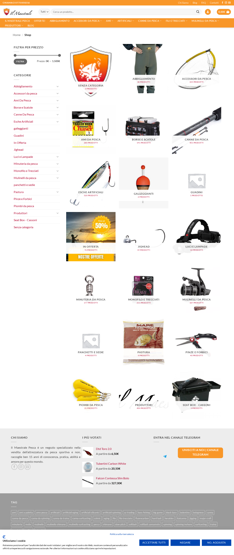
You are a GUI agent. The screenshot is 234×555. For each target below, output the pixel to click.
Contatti (214, 2)
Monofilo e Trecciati (26, 170)
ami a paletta (26, 512)
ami (14, 512)
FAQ (203, 2)
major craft (205, 518)
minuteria (17, 524)
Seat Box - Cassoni (25, 220)
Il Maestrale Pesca (17, 20)
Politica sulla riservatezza (122, 534)
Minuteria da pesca (26, 163)
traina (213, 524)
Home (16, 34)
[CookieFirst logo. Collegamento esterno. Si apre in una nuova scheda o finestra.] (4, 537)
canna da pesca (20, 518)
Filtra (20, 61)
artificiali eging (70, 512)
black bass (171, 512)
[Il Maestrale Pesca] (18, 12)
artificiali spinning (112, 512)
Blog (195, 2)
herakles (169, 518)
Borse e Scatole (23, 107)
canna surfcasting (81, 518)
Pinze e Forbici (23, 199)
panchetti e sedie (24, 184)
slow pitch (120, 524)
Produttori (13, 25)
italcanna (181, 518)
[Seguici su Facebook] (222, 2)
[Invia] (198, 12)
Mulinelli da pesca (204, 20)
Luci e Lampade (23, 156)
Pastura (19, 192)
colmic (97, 518)
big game (158, 512)
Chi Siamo (183, 2)
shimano (107, 524)
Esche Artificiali (23, 121)
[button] (208, 12)
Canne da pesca (148, 20)
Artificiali (125, 20)
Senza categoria (23, 227)
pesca (97, 524)
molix (28, 524)
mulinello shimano (56, 524)
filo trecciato (125, 518)
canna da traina (61, 518)
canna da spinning (40, 518)
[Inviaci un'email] (229, 2)
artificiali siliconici (90, 512)
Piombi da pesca (24, 206)
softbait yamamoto (150, 524)
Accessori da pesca (86, 20)
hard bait (156, 518)
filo (114, 518)
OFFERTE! (39, 20)
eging (107, 518)
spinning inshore (183, 524)
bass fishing (144, 512)
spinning (167, 524)
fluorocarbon (142, 518)
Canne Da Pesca (24, 114)
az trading (129, 512)
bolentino (185, 512)
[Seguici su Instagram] (226, 2)
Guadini (19, 135)
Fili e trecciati (175, 20)
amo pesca (41, 512)
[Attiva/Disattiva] (58, 86)
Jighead (18, 149)
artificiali (55, 512)
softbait (133, 524)
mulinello (39, 524)
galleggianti (21, 128)
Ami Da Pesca (22, 100)
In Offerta (20, 142)
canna (210, 512)
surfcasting (201, 524)
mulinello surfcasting (79, 524)
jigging (193, 518)
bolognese (198, 512)
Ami (108, 20)
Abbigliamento (59, 20)
